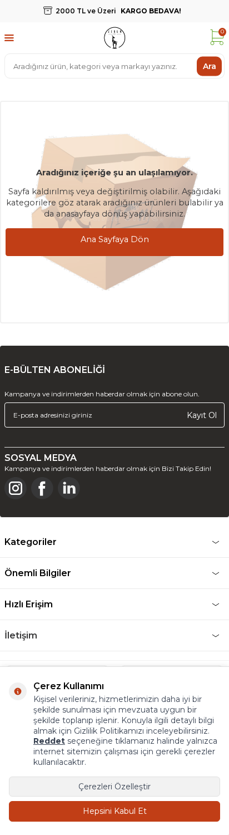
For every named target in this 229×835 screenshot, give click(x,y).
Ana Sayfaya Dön (115, 239)
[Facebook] (42, 488)
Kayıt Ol (202, 415)
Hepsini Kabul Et (115, 811)
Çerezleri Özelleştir (114, 787)
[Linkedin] (69, 488)
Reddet (49, 741)
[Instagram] (15, 488)
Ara (209, 66)
